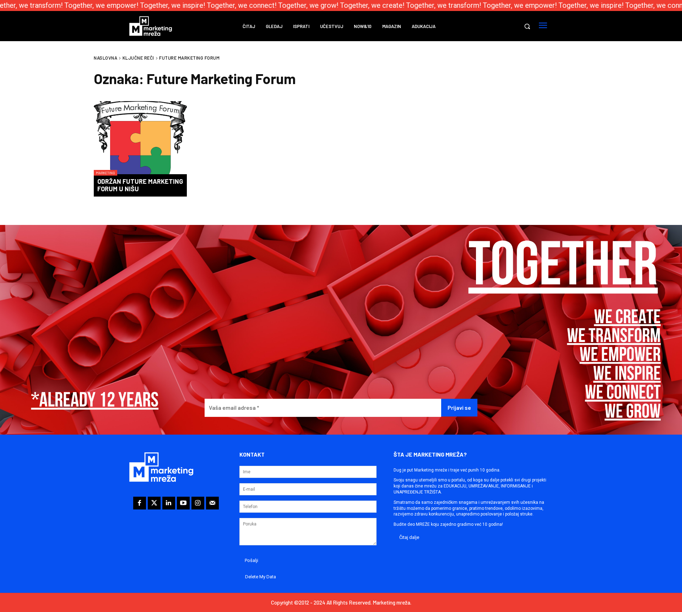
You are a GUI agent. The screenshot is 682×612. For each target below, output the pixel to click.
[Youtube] (183, 503)
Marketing (105, 173)
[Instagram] (197, 503)
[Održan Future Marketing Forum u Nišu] (140, 138)
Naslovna (105, 58)
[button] (527, 26)
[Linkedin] (168, 503)
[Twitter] (154, 503)
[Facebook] (139, 503)
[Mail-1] (212, 503)
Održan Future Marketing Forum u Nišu (140, 185)
